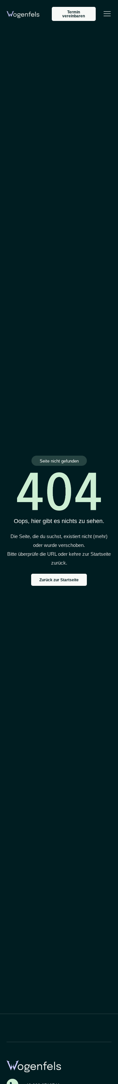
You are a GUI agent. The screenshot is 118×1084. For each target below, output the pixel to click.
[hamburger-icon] (107, 14)
